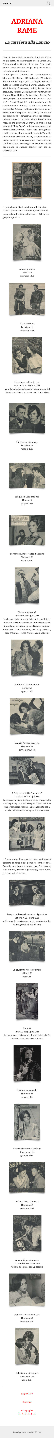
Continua (27, 1402)
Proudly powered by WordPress (27, 1432)
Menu (5, 3)
